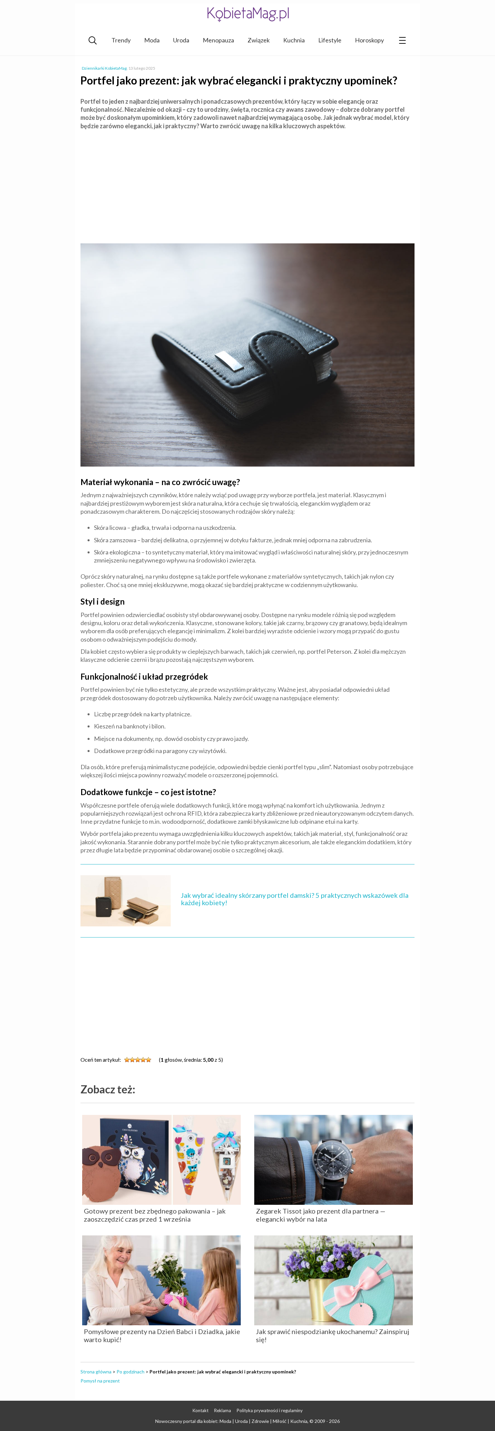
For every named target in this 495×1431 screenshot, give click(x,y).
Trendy (121, 40)
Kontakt (200, 1410)
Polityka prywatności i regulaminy (270, 1410)
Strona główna (95, 1371)
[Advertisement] (247, 184)
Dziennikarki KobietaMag (104, 68)
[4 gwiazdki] (143, 1059)
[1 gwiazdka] (127, 1059)
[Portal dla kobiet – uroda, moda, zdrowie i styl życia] (247, 14)
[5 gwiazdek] (148, 1059)
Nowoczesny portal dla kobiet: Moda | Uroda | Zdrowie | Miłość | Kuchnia (231, 1421)
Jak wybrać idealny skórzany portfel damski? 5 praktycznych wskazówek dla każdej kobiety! (294, 899)
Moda (152, 40)
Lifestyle (329, 40)
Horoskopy (369, 40)
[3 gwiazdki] (137, 1059)
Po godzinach (130, 1371)
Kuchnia (294, 40)
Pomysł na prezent (100, 1381)
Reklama (222, 1410)
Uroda (181, 40)
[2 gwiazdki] (132, 1059)
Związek (259, 40)
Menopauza (218, 40)
